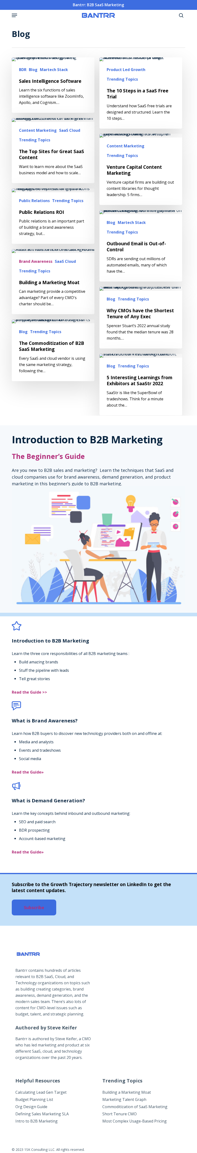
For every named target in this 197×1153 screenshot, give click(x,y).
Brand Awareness (35, 261)
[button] (14, 15)
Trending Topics (122, 79)
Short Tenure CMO (119, 1114)
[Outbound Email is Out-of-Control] (140, 246)
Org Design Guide (31, 1106)
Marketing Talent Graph (124, 1099)
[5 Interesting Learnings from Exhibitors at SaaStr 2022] (140, 384)
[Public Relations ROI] (53, 216)
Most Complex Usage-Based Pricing (134, 1121)
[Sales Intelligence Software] (53, 85)
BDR (22, 69)
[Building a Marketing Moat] (53, 281)
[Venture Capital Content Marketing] (140, 169)
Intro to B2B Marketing (36, 1121)
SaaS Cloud (69, 130)
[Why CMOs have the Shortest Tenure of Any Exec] (140, 317)
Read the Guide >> (29, 692)
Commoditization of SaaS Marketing (134, 1106)
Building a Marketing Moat (126, 1092)
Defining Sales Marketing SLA (42, 1114)
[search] (180, 15)
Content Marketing (38, 130)
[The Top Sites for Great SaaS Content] (53, 150)
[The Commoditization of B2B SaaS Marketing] (53, 350)
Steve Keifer (66, 1038)
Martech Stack (54, 69)
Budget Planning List (34, 1099)
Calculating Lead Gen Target (41, 1092)
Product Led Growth (126, 69)
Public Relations (34, 200)
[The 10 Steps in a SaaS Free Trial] (140, 93)
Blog (33, 69)
